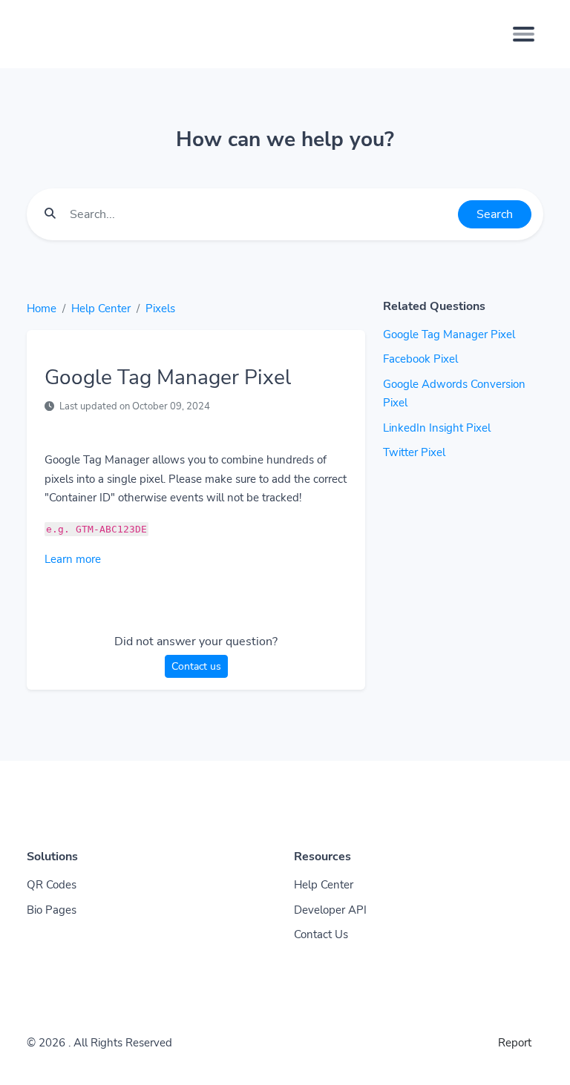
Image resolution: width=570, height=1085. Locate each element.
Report (514, 1042)
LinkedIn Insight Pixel (437, 428)
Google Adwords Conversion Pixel (454, 394)
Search (494, 214)
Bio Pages (51, 910)
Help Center (101, 308)
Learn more (73, 559)
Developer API (330, 910)
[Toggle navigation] (523, 34)
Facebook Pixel (420, 359)
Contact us (196, 666)
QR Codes (51, 884)
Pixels (160, 308)
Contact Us (321, 934)
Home (41, 308)
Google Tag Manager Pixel (449, 334)
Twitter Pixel (414, 452)
